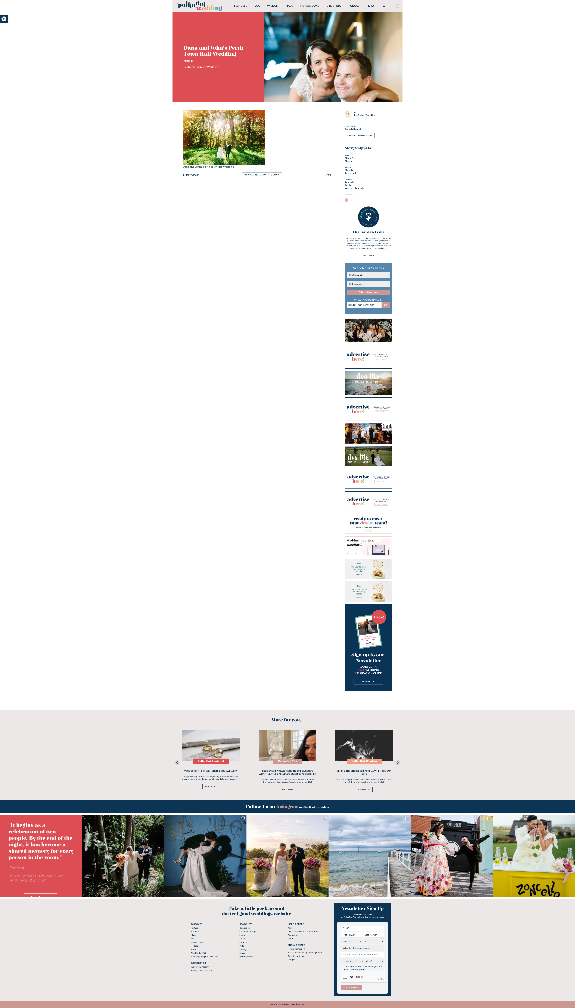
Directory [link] (334, 5)
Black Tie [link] (350, 158)
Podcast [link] (354, 5)
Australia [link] (349, 182)
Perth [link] (348, 185)
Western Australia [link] (354, 188)
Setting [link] (242, 949)
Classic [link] (348, 161)
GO (386, 305)
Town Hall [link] (350, 173)
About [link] (290, 928)
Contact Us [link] (293, 935)
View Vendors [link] (368, 292)
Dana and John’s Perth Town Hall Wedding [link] (208, 166)
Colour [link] (242, 939)
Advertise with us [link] (296, 956)
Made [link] (289, 5)
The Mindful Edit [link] (198, 953)
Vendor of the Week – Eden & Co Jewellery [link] (210, 771)
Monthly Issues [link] (246, 957)
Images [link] (242, 935)
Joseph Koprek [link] (353, 129)
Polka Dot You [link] (287, 761)
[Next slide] (397, 762)
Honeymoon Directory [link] (201, 970)
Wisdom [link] (273, 5)
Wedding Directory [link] (200, 967)
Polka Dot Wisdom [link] (364, 761)
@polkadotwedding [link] (316, 807)
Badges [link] (291, 960)
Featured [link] (241, 5)
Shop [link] (372, 5)
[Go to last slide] (177, 762)
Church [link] (349, 170)
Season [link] (242, 953)
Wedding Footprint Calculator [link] (204, 957)
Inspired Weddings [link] (208, 67)
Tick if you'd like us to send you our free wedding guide (363, 968)
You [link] (257, 5)
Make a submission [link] (296, 949)
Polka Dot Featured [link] (211, 761)
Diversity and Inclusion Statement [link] (303, 931)
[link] (4, 19)
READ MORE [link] (368, 255)
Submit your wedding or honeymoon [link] (305, 952)
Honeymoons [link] (309, 5)
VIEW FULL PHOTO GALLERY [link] (359, 136)
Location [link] (243, 942)
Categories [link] (244, 928)
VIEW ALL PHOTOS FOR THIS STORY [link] (261, 175)
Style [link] (241, 946)
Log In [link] (290, 939)
